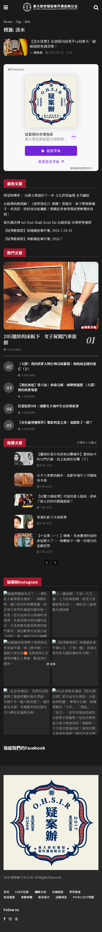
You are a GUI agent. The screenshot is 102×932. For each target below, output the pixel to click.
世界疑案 (75, 892)
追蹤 (52, 664)
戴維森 (38, 52)
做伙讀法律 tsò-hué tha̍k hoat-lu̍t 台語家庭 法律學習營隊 (48, 222)
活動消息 (61, 897)
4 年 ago (45, 486)
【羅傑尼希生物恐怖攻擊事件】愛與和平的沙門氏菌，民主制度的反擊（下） (67, 456)
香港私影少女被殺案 (52, 517)
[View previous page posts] (46, 562)
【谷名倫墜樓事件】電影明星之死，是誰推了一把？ (55, 422)
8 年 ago (45, 465)
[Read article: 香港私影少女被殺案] (23, 521)
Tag (18, 21)
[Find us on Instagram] (10, 919)
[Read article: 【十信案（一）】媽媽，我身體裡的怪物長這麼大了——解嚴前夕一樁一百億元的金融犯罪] (23, 540)
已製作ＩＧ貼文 (87, 442)
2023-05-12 (56, 52)
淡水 (27, 21)
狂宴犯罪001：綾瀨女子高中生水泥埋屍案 (48, 406)
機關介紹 (40, 892)
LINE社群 (22, 892)
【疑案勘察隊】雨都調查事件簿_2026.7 (33, 238)
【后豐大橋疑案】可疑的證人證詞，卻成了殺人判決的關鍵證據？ (67, 499)
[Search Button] (96, 7)
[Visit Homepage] (51, 7)
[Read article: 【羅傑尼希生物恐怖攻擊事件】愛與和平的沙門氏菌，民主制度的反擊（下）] (23, 458)
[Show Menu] (6, 7)
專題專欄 (26, 897)
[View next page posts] (55, 562)
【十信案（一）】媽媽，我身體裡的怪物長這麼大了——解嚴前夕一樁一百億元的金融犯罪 (67, 540)
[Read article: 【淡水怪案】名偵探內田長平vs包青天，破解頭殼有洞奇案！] (15, 47)
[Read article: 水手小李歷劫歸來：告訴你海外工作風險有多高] (23, 479)
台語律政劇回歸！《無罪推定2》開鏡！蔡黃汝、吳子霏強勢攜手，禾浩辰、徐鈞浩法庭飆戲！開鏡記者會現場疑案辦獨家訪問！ (49, 209)
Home (8, 21)
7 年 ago (45, 507)
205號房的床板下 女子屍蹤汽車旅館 (40, 339)
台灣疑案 (57, 892)
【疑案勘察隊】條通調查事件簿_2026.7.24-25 (38, 230)
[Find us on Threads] (16, 918)
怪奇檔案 (9, 897)
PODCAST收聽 (83, 897)
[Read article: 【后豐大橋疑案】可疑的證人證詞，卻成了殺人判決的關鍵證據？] (23, 500)
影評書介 (44, 897)
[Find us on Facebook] (4, 919)
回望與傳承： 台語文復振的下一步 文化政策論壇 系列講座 (46, 195)
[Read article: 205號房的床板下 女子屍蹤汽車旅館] (51, 296)
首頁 (6, 892)
